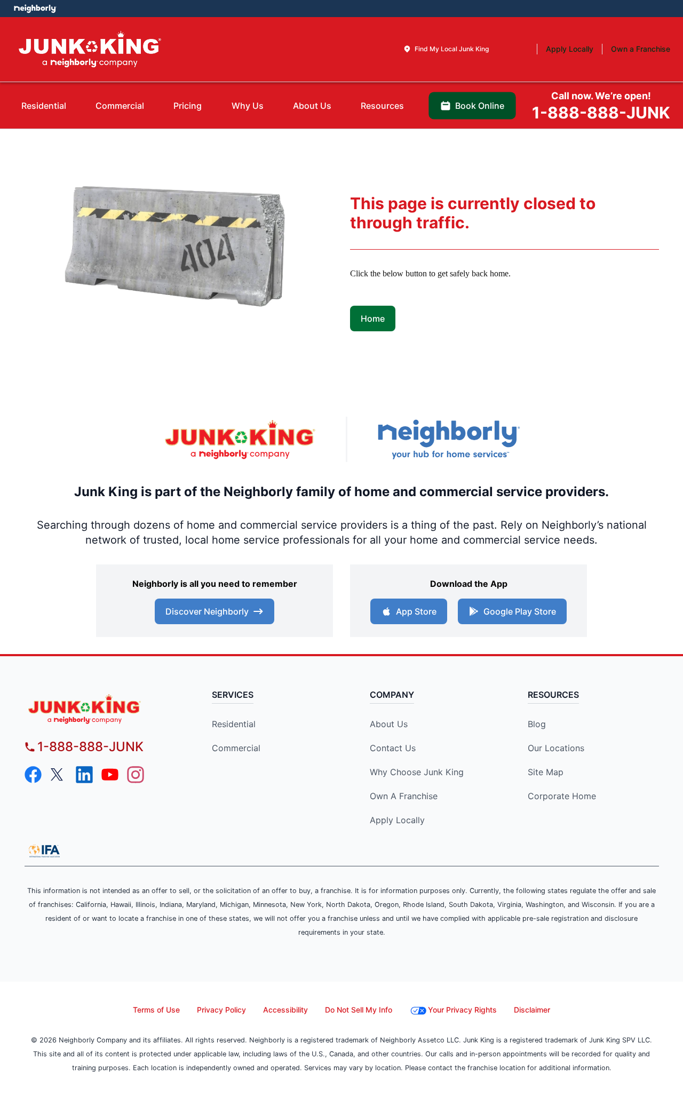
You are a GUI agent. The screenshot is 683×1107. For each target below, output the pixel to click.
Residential (234, 724)
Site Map (545, 772)
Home (373, 318)
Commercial (236, 748)
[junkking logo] (105, 708)
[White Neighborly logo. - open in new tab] (35, 8)
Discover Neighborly (207, 611)
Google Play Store (519, 611)
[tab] (446, 49)
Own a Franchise (404, 796)
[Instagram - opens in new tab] (135, 774)
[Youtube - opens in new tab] (109, 774)
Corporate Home (562, 796)
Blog (537, 724)
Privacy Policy (221, 1009)
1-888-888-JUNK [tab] (601, 106)
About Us (389, 724)
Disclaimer (532, 1009)
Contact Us (393, 748)
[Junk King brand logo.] (90, 49)
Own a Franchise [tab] (640, 48)
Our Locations (556, 748)
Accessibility (285, 1009)
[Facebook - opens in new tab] (33, 774)
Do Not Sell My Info (358, 1009)
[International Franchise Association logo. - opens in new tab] (44, 851)
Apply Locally (397, 820)
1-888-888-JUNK (90, 746)
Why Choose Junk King (417, 772)
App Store (416, 611)
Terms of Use (156, 1009)
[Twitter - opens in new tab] (58, 774)
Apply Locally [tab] (569, 48)
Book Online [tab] (479, 105)
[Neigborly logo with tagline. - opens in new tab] (448, 439)
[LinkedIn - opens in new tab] (84, 774)
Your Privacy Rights (462, 1009)
